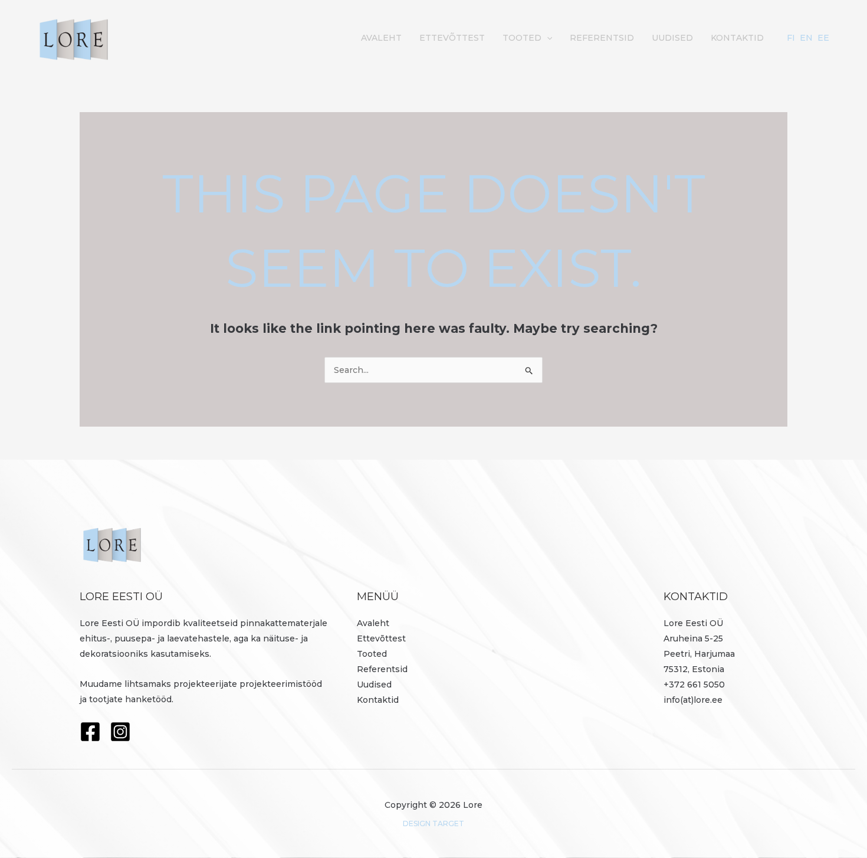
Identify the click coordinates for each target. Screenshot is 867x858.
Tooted (522, 37)
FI (791, 37)
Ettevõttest (452, 37)
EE (823, 37)
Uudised (672, 37)
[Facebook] (90, 731)
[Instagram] (120, 731)
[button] (546, 38)
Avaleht (381, 37)
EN (806, 37)
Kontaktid (737, 37)
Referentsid (602, 37)
